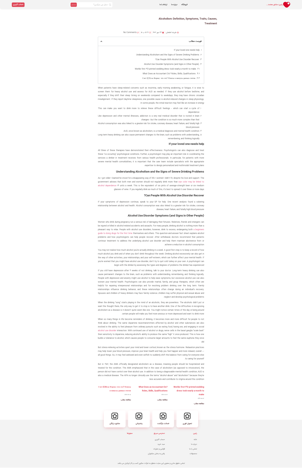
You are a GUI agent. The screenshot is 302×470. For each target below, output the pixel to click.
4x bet (227, 2)
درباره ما (174, 4)
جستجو (73, 5)
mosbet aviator (262, 2)
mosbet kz (248, 2)
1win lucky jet (226, 2)
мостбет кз (238, 2)
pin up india (242, 2)
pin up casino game (247, 2)
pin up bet (231, 2)
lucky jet (243, 2)
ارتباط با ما (163, 4)
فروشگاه (184, 4)
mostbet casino (259, 2)
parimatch (239, 2)
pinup (251, 2)
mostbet (232, 2)
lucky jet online (254, 2)
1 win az (241, 2)
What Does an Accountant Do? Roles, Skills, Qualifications (169, 73)
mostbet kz (267, 2)
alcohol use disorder (107, 330)
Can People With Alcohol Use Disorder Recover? (177, 59)
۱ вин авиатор (263, 2)
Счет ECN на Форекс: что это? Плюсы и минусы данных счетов (168, 78)
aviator (256, 2)
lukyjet (264, 2)
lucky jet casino (266, 2)
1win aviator (252, 2)
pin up (257, 2)
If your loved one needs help (187, 50)
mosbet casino (230, 2)
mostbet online (233, 2)
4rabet (260, 2)
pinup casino (269, 2)
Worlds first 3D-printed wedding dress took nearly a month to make (165, 69)
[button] (101, 41)
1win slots (272, 2)
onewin (240, 2)
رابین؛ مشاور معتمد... (274, 4)
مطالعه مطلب (199, 403)
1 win (235, 2)
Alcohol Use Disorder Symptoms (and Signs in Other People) (171, 64)
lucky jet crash (275, 2)
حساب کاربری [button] (18, 4)
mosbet (236, 2)
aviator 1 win (237, 2)
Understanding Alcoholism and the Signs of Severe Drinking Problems (167, 54)
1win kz (228, 2)
